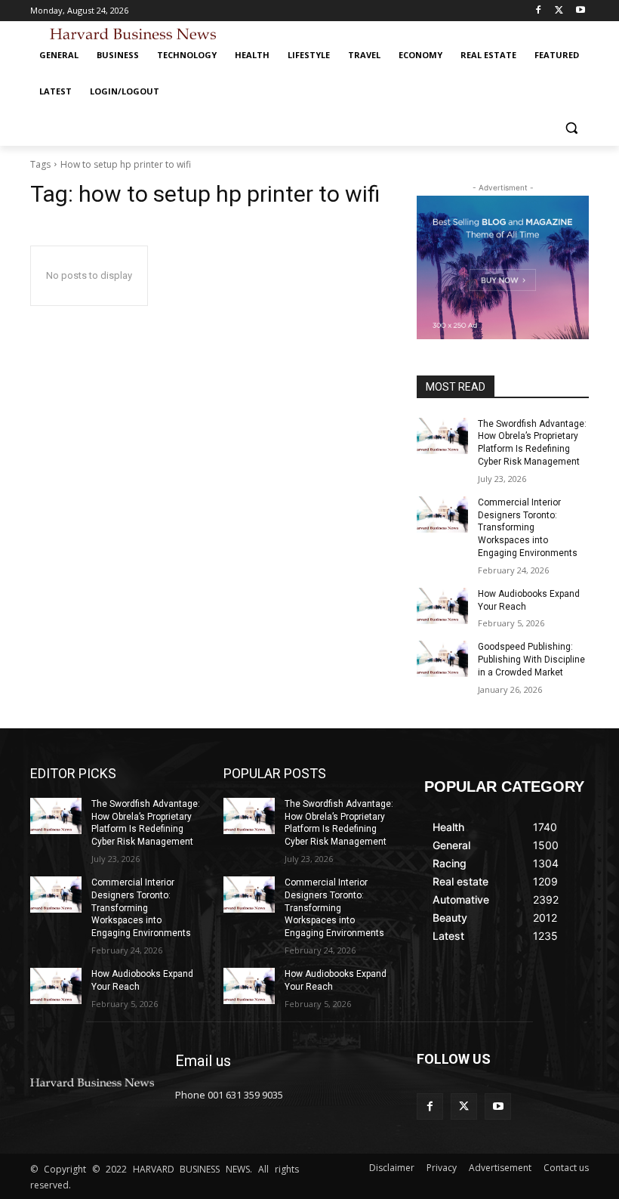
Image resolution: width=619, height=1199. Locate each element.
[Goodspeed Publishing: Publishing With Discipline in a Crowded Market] (442, 659)
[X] (559, 11)
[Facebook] (538, 11)
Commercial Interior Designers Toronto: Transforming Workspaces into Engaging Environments (527, 527)
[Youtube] (580, 11)
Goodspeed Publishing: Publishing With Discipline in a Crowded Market (531, 659)
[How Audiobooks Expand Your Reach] (442, 606)
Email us (203, 1061)
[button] (571, 128)
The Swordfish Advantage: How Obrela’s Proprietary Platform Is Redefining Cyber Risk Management (145, 823)
